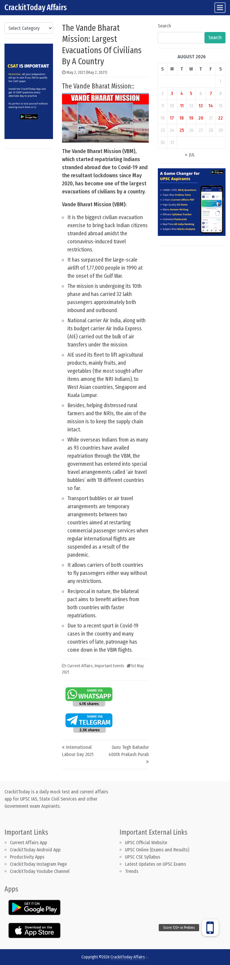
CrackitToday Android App (35, 850)
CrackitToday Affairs (35, 7)
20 (200, 118)
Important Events (109, 665)
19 (191, 118)
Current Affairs (80, 665)
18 (181, 118)
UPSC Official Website (146, 842)
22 (220, 118)
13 (201, 106)
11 (182, 106)
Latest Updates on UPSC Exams (155, 864)
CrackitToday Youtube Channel (39, 871)
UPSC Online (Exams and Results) (157, 850)
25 (181, 130)
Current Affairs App (28, 842)
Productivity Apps (27, 857)
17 (172, 118)
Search (164, 26)
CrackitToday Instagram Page (38, 864)
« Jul (190, 155)
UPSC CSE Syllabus (143, 857)
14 (210, 106)
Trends (131, 871)
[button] (210, 927)
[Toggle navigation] (220, 7)
